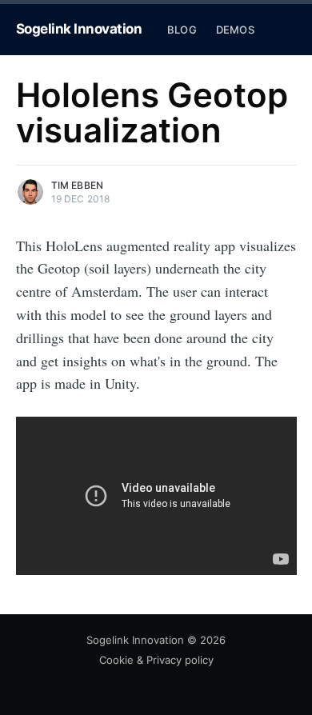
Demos (235, 29)
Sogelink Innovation (79, 29)
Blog (182, 29)
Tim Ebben (77, 185)
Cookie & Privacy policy (156, 659)
